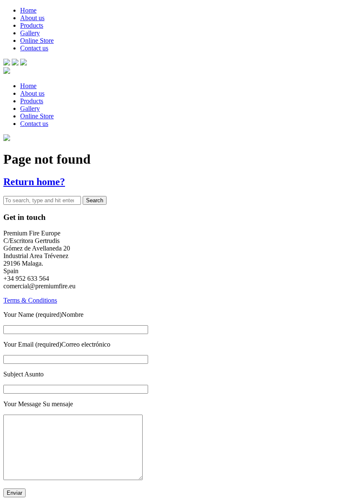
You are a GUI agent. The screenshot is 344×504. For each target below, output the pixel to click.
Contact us (34, 48)
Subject (13, 374)
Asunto (33, 374)
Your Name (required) (32, 314)
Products (31, 25)
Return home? (34, 181)
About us (32, 17)
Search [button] (94, 200)
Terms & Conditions (30, 300)
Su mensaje (58, 403)
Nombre (72, 314)
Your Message (23, 403)
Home (28, 10)
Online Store (37, 40)
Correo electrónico (85, 344)
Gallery (30, 33)
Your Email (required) (32, 344)
